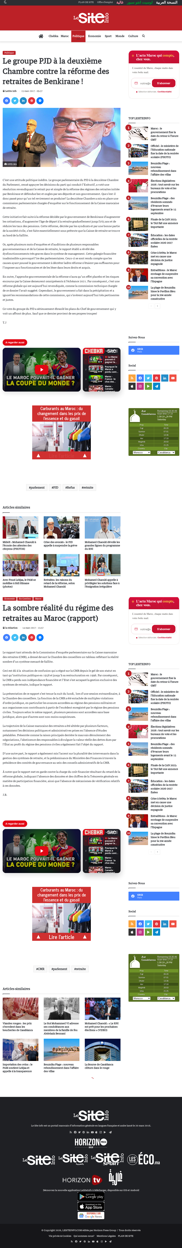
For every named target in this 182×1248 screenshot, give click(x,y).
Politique (78, 36)
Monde (120, 36)
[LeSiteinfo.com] (91, 18)
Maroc (65, 36)
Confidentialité (164, 91)
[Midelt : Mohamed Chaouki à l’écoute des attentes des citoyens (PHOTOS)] (20, 527)
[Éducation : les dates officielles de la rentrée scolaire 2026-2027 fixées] (138, 240)
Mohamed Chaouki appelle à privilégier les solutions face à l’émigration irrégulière (102, 583)
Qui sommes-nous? (84, 1235)
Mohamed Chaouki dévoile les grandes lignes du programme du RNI (102, 545)
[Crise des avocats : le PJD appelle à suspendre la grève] (61, 527)
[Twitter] (14, 100)
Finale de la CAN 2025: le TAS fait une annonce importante (164, 223)
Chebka (53, 36)
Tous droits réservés (130, 1230)
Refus (71, 487)
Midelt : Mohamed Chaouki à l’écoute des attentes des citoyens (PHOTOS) (19, 545)
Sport (108, 36)
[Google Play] (106, 1132)
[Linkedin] (23, 100)
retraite (88, 487)
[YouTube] (93, 1132)
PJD (55, 487)
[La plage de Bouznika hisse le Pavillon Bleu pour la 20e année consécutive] (138, 292)
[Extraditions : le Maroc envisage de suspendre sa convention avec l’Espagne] (138, 275)
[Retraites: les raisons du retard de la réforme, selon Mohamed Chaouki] (61, 565)
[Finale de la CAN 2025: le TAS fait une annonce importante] (138, 224)
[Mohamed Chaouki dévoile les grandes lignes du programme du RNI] (103, 527)
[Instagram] (102, 1132)
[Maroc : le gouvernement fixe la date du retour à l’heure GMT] (138, 133)
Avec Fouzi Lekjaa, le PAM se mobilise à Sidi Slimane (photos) (19, 583)
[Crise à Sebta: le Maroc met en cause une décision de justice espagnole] (138, 257)
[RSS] (72, 1132)
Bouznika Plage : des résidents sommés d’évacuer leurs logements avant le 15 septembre (163, 206)
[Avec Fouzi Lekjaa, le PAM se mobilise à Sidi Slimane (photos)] (20, 565)
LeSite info (11, 91)
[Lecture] (41, 369)
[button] (42, 370)
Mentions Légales (106, 1235)
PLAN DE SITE (125, 1235)
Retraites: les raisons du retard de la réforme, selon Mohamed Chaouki (59, 583)
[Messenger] (40, 100)
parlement (38, 487)
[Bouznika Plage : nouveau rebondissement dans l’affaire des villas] (138, 168)
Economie (94, 36)
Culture (133, 36)
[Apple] (97, 1132)
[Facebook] (6, 100)
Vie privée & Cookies (60, 1235)
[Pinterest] (31, 100)
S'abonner (163, 83)
